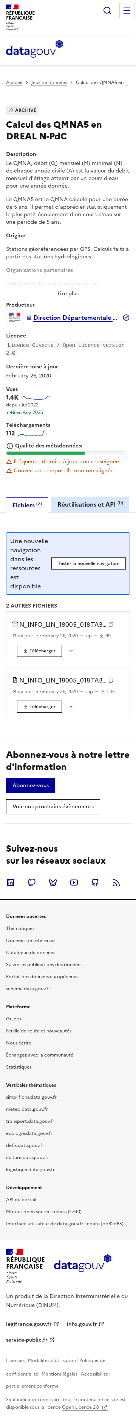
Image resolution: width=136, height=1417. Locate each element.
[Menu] (126, 10)
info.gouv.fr (82, 1324)
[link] (39, 651)
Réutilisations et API (90, 504)
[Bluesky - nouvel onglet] (52, 882)
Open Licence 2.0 (81, 1407)
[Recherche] (107, 10)
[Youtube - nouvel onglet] (74, 882)
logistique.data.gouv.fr (30, 1169)
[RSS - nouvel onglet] (116, 882)
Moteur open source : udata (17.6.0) (44, 1211)
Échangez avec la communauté (39, 1055)
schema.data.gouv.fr (28, 988)
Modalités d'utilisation (52, 1360)
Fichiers (27, 505)
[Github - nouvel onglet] (95, 882)
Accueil (14, 82)
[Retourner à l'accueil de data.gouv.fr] (34, 49)
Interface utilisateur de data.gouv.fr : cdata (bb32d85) (65, 1223)
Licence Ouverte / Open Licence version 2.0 (65, 348)
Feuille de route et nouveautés (38, 1031)
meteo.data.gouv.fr (27, 1109)
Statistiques (18, 1067)
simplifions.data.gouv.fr (31, 1097)
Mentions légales (59, 1374)
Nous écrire (18, 1043)
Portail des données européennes (42, 976)
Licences (15, 1360)
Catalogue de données (30, 952)
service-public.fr (27, 1340)
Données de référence (30, 940)
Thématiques (20, 928)
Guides (13, 1018)
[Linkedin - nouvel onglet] (10, 882)
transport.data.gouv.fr (30, 1121)
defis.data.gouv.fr (25, 1145)
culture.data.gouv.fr (27, 1157)
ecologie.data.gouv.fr (29, 1133)
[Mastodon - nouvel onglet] (31, 882)
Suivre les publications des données (44, 964)
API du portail (21, 1199)
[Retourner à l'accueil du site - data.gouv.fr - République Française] (82, 1266)
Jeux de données (49, 82)
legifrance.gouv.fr (29, 1324)
